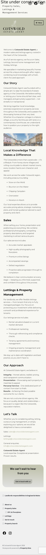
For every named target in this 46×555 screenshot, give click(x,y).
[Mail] (42, 3)
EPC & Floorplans (14, 512)
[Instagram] (30, 3)
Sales (7, 220)
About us (8, 504)
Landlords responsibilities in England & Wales (22, 495)
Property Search (11, 523)
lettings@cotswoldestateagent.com (20, 439)
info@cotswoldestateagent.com (18, 446)
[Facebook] (36, 3)
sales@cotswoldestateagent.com (24, 432)
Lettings (8, 516)
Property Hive (25, 548)
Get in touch (9, 520)
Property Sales (10, 508)
